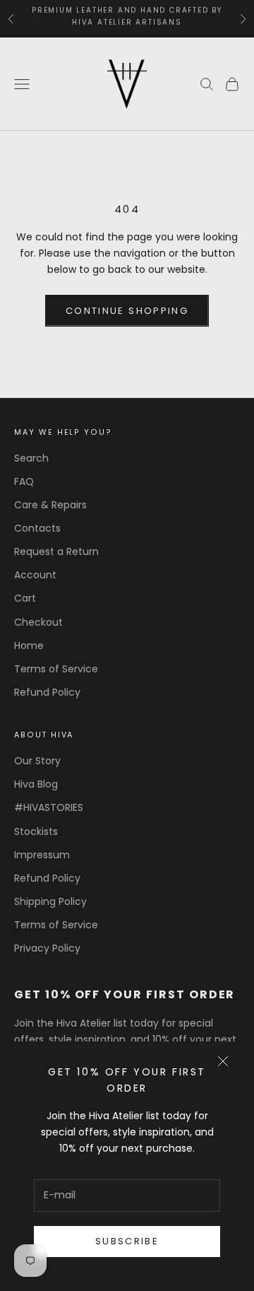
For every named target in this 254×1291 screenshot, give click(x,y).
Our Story (37, 761)
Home (29, 645)
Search (31, 458)
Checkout (38, 622)
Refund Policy (47, 692)
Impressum (42, 855)
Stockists (36, 831)
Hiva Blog (36, 784)
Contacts (37, 528)
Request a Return (56, 551)
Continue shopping (127, 310)
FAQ (24, 481)
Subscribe (127, 1241)
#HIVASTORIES (48, 807)
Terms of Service (56, 669)
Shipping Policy (50, 901)
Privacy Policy (47, 948)
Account (35, 575)
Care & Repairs (50, 505)
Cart (25, 598)
